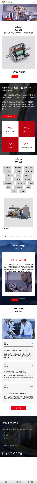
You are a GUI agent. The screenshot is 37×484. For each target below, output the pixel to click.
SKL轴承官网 (13, 445)
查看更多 (9, 116)
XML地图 (19, 454)
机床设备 (9, 175)
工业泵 (22, 191)
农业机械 (18, 168)
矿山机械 (17, 179)
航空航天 (7, 168)
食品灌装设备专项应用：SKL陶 (16, 351)
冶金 (8, 179)
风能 (8, 187)
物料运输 (27, 175)
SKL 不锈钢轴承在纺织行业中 (15, 393)
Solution (18, 27)
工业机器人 (18, 187)
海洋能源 (27, 179)
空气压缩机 (29, 171)
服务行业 (18, 162)
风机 (13, 191)
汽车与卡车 (29, 168)
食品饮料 (18, 171)
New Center (18, 308)
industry (18, 159)
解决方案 (18, 30)
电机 (28, 187)
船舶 (18, 175)
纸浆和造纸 (21, 183)
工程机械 (7, 171)
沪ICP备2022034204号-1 (8, 454)
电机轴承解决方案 (18, 72)
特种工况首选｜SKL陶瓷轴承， (16, 372)
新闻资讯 (18, 311)
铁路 (31, 183)
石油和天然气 (8, 183)
